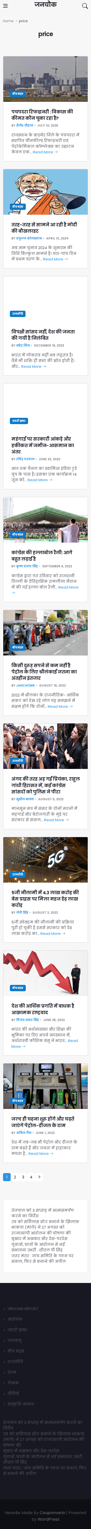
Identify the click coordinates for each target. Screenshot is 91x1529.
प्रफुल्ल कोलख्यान (29, 238)
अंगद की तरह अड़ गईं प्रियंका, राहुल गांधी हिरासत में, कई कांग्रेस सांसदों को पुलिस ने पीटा (45, 785)
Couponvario (52, 1513)
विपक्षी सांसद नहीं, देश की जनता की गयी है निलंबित (43, 335)
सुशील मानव (25, 799)
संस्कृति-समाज (21, 1404)
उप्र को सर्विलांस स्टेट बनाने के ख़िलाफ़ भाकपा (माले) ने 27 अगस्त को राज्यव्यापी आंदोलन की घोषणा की (45, 1227)
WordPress (48, 1519)
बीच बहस (17, 94)
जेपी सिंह (22, 912)
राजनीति (17, 314)
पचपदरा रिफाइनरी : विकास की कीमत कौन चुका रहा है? (42, 115)
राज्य (12, 1372)
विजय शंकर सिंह (27, 1020)
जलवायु (14, 1340)
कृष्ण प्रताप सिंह (27, 566)
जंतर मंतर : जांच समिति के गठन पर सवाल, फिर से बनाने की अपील (42, 1258)
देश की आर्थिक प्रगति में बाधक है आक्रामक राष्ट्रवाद (42, 1009)
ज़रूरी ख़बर (19, 421)
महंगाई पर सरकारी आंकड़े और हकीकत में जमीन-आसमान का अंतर (42, 445)
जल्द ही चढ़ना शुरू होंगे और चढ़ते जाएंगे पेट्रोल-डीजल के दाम (42, 1122)
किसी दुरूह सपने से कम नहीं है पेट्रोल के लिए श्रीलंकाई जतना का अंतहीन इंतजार (44, 671)
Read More (43, 152)
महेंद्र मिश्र (23, 345)
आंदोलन (15, 1319)
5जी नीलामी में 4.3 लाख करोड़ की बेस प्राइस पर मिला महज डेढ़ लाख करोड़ (45, 898)
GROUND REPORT (23, 1308)
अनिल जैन (23, 1133)
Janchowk (25, 685)
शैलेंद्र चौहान (24, 125)
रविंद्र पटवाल (25, 459)
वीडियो (13, 1393)
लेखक (13, 1383)
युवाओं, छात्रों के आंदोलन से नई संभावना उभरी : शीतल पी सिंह (38, 1247)
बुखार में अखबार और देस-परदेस (39, 1238)
